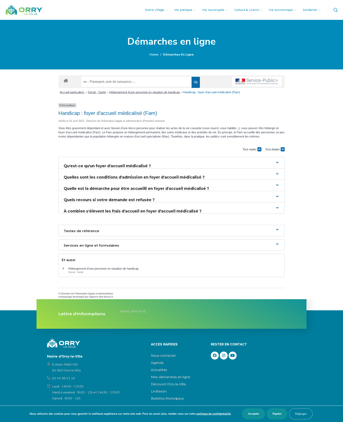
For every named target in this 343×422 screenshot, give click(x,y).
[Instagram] (224, 356)
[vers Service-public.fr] (257, 82)
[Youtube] (233, 356)
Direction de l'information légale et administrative (87, 293)
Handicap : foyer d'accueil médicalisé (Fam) (211, 92)
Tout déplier (273, 149)
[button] (335, 10)
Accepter (253, 414)
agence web (96, 296)
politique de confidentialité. (214, 414)
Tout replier (250, 149)
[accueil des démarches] (65, 80)
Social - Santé (97, 92)
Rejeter (277, 414)
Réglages (301, 414)
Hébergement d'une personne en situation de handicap (144, 92)
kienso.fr (108, 296)
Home (153, 54)
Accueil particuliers (72, 92)
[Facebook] (215, 356)
